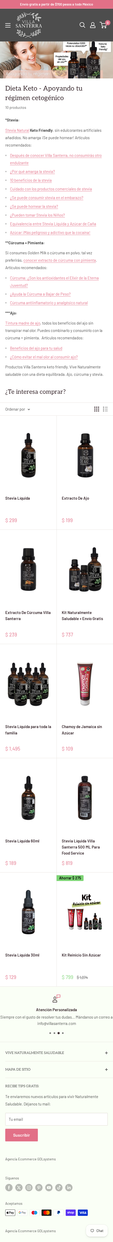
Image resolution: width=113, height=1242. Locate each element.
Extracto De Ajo (75, 498)
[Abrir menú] (8, 25)
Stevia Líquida (17, 498)
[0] (103, 25)
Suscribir (21, 1134)
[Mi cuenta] (92, 25)
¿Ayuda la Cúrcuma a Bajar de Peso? (40, 294)
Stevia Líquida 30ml (22, 955)
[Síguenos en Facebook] (9, 1187)
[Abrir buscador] (82, 25)
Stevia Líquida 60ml (22, 840)
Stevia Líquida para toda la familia (28, 729)
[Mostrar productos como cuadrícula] (96, 409)
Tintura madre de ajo (22, 323)
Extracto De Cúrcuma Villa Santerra (28, 615)
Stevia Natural (17, 130)
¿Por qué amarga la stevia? (32, 171)
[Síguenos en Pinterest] (39, 1187)
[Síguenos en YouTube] (49, 1187)
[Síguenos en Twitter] (19, 1187)
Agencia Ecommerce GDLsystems (30, 1159)
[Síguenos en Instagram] (29, 1187)
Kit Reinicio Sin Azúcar (81, 955)
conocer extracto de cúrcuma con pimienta (59, 260)
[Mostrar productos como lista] (105, 409)
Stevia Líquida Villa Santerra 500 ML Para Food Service (81, 847)
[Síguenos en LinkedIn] (69, 1187)
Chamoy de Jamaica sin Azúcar (82, 729)
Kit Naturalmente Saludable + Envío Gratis (82, 615)
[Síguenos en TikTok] (59, 1187)
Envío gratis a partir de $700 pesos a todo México (56, 4)
